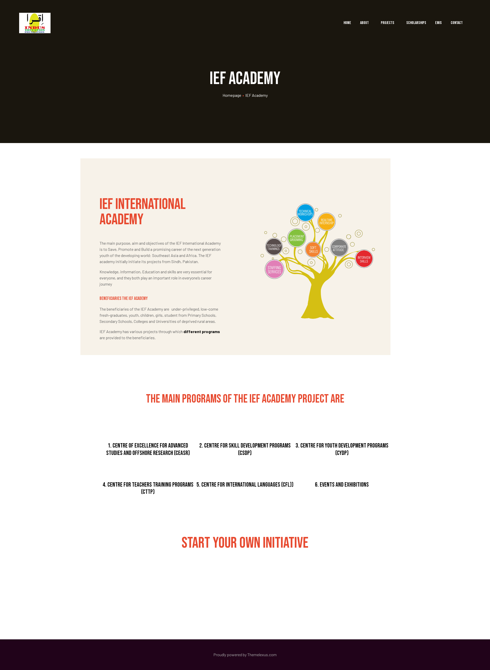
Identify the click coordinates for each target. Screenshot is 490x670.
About (364, 22)
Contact (457, 22)
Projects (387, 22)
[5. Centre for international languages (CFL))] (245, 467)
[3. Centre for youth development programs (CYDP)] (342, 428)
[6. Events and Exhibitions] (342, 467)
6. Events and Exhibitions (342, 484)
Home (347, 22)
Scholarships (416, 22)
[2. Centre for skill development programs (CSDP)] (245, 428)
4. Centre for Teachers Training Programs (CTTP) (148, 488)
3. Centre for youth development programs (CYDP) (342, 449)
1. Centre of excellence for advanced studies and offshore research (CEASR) (148, 449)
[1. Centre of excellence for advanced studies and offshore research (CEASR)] (148, 428)
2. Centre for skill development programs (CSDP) (245, 449)
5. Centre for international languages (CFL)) (245, 484)
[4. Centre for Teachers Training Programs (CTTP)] (148, 467)
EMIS (438, 22)
